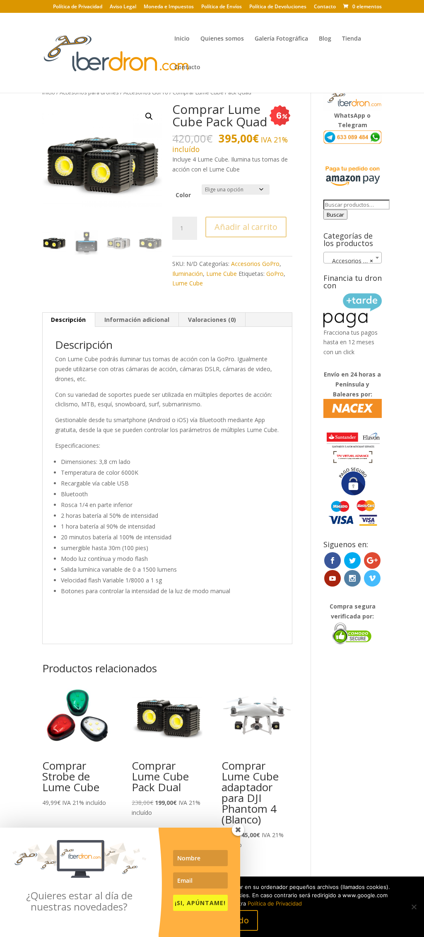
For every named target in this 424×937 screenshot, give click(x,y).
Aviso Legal (123, 7)
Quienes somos (222, 39)
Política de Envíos (221, 7)
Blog (325, 39)
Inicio (182, 39)
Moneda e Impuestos (169, 7)
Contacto (325, 7)
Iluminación (187, 274)
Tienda (351, 39)
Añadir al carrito (245, 226)
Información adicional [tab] (136, 320)
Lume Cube (221, 274)
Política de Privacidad (77, 7)
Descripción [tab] (68, 320)
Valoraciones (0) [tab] (212, 320)
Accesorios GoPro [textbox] (354, 261)
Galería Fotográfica (281, 39)
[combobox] (352, 257)
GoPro (275, 274)
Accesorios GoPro (255, 264)
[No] (414, 907)
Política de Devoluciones (277, 7)
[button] (149, 116)
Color (183, 195)
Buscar (335, 214)
